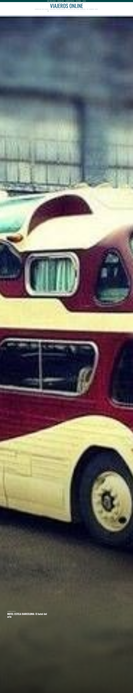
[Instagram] (91, 6)
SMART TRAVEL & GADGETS (51, 1)
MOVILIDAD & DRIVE (61, 1)
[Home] (99, 6)
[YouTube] (96, 6)
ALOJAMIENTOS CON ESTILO (70, 1)
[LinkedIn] (94, 6)
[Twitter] (90, 6)
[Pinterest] (93, 6)
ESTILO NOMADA (78, 1)
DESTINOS (84, 1)
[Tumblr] (97, 6)
